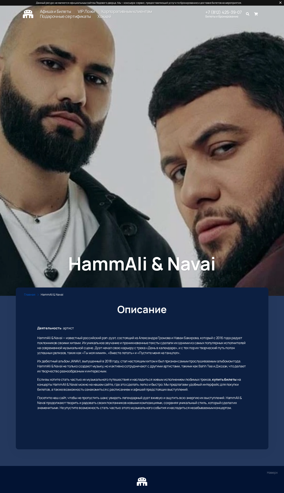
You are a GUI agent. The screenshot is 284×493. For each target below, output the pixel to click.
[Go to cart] (256, 14)
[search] (247, 14)
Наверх (272, 472)
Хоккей (104, 16)
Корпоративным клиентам (126, 11)
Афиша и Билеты (55, 11)
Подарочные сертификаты (65, 16)
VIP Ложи (86, 11)
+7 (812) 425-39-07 (223, 12)
